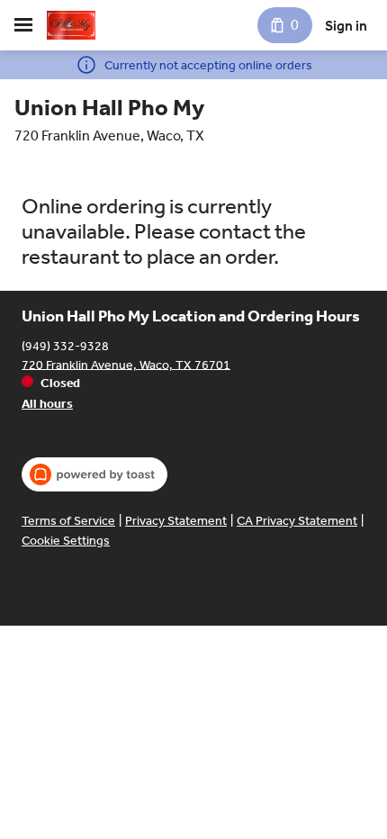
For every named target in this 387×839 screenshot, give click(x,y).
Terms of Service (68, 520)
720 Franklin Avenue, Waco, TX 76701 (126, 364)
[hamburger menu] (23, 25)
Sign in (346, 25)
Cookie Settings (66, 540)
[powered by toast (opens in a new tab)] (94, 474)
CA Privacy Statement (297, 520)
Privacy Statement (176, 520)
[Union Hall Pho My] (71, 25)
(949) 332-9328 (65, 345)
